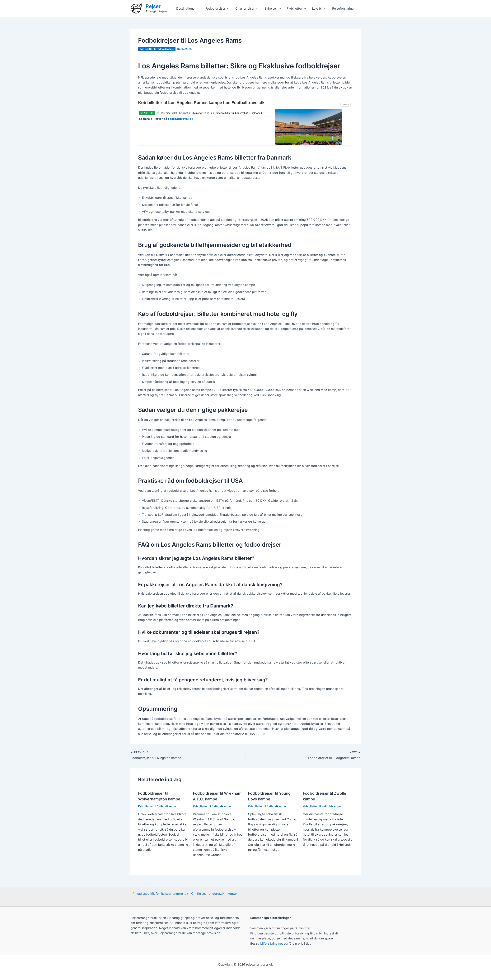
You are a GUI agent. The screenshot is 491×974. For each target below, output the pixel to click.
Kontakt (233, 893)
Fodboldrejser (215, 8)
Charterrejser (245, 8)
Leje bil (317, 8)
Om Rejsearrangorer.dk (207, 893)
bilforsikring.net (272, 943)
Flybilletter (294, 8)
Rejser (153, 6)
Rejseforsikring (343, 8)
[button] (197, 8)
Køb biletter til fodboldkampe (157, 48)
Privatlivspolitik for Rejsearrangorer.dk (160, 893)
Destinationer (186, 8)
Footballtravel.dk (180, 119)
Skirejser (270, 8)
